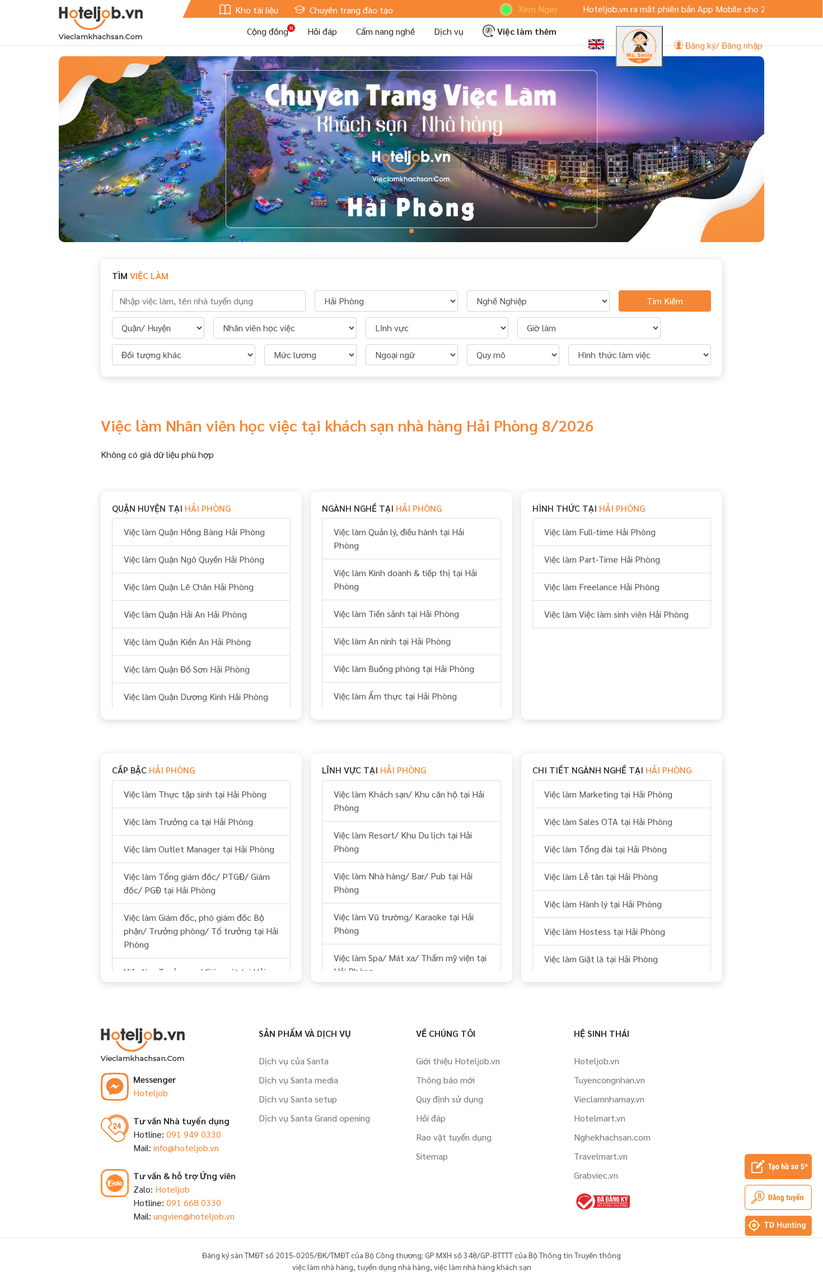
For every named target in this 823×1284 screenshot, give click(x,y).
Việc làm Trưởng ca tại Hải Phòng (188, 821)
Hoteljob (150, 1092)
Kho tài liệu (255, 10)
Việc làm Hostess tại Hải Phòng (604, 931)
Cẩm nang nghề (385, 31)
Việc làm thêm (526, 31)
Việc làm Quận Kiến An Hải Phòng (187, 641)
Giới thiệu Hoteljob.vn (458, 1061)
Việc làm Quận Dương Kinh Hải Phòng (196, 696)
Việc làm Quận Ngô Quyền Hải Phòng (194, 559)
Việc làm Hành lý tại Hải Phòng (603, 904)
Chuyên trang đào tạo (350, 10)
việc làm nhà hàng (322, 1267)
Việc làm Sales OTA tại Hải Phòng (608, 821)
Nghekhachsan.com (612, 1137)
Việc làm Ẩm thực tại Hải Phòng (395, 696)
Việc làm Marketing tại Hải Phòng (608, 794)
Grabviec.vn (596, 1175)
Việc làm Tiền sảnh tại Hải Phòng (396, 613)
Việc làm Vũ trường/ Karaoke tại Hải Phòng (404, 923)
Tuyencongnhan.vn (609, 1080)
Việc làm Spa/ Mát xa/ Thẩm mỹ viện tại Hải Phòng (410, 964)
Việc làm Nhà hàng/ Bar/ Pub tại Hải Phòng (403, 882)
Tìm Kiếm (665, 301)
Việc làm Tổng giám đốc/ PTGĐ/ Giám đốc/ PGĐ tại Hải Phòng (197, 883)
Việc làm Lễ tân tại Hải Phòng (601, 876)
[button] (411, 231)
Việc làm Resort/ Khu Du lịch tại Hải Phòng (403, 841)
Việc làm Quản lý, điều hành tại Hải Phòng (399, 538)
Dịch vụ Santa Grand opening (314, 1118)
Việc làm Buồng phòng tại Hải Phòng (404, 668)
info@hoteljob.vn (186, 1147)
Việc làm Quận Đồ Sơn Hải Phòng (187, 669)
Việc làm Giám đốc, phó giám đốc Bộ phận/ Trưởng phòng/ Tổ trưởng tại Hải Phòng (201, 930)
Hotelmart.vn (599, 1118)
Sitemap (432, 1156)
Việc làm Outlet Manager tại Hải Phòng (199, 849)
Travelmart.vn (601, 1156)
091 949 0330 (193, 1134)
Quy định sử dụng (449, 1099)
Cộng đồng (267, 31)
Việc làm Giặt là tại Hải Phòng (601, 959)
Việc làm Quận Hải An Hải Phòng (185, 614)
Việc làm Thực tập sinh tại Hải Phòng (195, 794)
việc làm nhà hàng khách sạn (482, 1267)
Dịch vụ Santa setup (298, 1099)
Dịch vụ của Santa (294, 1061)
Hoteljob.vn (596, 1061)
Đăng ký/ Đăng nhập (723, 45)
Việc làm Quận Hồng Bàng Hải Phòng (194, 531)
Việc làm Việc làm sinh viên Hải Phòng (616, 614)
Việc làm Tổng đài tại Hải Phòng (605, 849)
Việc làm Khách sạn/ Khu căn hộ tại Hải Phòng (409, 800)
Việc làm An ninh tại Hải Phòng (392, 641)
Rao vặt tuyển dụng (454, 1137)
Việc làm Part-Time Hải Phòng (602, 559)
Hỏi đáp (322, 31)
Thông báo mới (445, 1080)
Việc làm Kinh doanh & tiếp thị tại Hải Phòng (405, 579)
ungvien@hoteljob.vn (194, 1216)
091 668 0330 (193, 1202)
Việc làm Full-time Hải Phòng (600, 531)
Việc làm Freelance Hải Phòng (602, 586)
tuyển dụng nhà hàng (393, 1267)
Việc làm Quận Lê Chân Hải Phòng (189, 586)
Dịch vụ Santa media (298, 1080)
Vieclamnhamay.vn (609, 1099)
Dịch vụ (449, 31)
